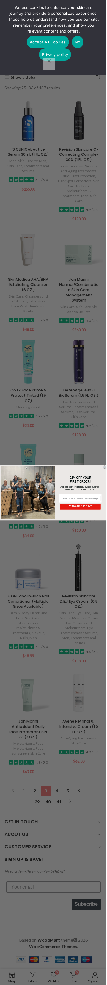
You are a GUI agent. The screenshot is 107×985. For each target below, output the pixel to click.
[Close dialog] (104, 467)
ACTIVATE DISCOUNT (80, 506)
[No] (49, 64)
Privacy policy (55, 54)
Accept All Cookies (48, 42)
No (78, 42)
